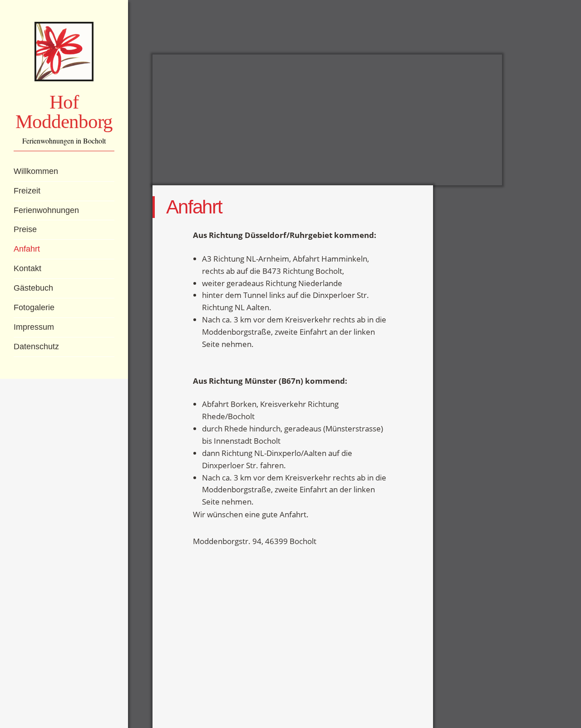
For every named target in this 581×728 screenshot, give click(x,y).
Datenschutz (36, 346)
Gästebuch (33, 287)
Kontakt (27, 268)
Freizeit (27, 190)
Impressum (34, 327)
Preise (25, 229)
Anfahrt (27, 248)
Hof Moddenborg (63, 111)
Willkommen (36, 171)
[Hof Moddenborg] (64, 51)
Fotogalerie (34, 307)
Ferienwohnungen (46, 210)
